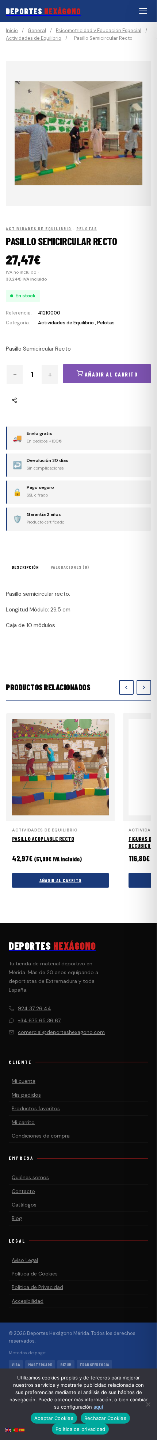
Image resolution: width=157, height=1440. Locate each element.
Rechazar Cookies (105, 1418)
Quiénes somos (30, 1177)
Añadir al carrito (60, 880)
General (37, 30)
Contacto (23, 1191)
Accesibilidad (27, 1301)
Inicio (12, 30)
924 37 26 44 (34, 1008)
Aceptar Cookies (53, 1418)
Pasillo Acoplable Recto (43, 838)
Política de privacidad (80, 1429)
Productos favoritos (36, 1108)
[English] (8, 1429)
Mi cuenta (23, 1081)
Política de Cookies (35, 1273)
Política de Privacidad (37, 1287)
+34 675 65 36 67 (39, 1020)
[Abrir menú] (143, 11)
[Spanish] (22, 1429)
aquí (98, 1407)
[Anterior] (126, 687)
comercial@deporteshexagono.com (61, 1032)
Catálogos (24, 1204)
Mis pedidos (26, 1095)
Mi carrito (23, 1122)
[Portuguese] (15, 1429)
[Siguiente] (144, 687)
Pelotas (86, 228)
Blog (17, 1218)
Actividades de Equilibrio (33, 38)
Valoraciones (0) (70, 567)
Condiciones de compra (41, 1135)
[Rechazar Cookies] (148, 1404)
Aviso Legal (25, 1260)
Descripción (25, 567)
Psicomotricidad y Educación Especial (98, 30)
